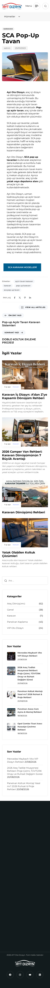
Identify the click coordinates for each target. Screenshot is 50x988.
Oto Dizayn (10, 924)
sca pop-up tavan (12, 290)
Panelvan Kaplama (17, 622)
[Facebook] (10, 974)
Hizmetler (9, 930)
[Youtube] (29, 974)
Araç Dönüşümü (16, 603)
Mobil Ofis (9, 849)
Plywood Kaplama (14, 898)
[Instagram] (20, 974)
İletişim (8, 940)
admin (7, 48)
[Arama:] (25, 580)
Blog (6, 935)
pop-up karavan (23, 285)
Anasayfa (9, 914)
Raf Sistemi (10, 892)
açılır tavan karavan (24, 281)
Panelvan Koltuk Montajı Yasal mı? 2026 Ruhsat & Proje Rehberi (23, 786)
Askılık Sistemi (12, 876)
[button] (45, 6)
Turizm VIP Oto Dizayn (12, 829)
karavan (7, 285)
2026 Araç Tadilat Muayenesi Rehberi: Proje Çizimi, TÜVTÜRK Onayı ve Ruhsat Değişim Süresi (24, 771)
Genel (10, 609)
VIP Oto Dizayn (15, 628)
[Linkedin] (39, 974)
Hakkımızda (10, 919)
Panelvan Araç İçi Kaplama (18, 887)
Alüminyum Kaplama (16, 871)
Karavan (8, 29)
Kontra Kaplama (13, 882)
